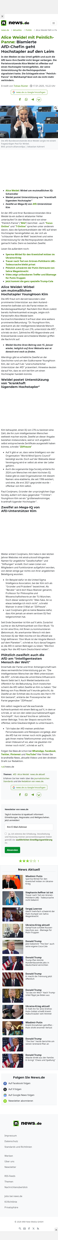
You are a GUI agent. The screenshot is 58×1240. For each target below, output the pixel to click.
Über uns (9, 1161)
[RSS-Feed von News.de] (38, 1228)
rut (2, 766)
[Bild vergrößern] (55, 108)
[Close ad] (2, 16)
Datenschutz (11, 1141)
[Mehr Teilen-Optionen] (38, 99)
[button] (29, 92)
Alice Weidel (23, 774)
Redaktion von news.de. (33, 781)
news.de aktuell (37, 774)
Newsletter (10, 1167)
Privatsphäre (11, 1207)
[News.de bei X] (33, 1228)
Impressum (11, 1135)
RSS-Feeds (10, 1176)
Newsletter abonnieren (20, 1100)
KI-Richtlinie (11, 1201)
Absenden (12, 850)
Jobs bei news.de (13, 1196)
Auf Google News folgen (21, 1095)
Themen (9, 1181)
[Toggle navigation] (53, 23)
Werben (9, 1155)
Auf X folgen (14, 1089)
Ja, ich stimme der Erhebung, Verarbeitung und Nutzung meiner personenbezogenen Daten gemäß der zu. (28, 838)
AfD (14, 774)
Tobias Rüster (21, 85)
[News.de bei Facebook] (29, 1228)
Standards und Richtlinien (18, 1146)
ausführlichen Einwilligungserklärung (34, 839)
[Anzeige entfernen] (56, 1230)
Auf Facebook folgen (19, 1083)
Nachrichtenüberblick (16, 1187)
